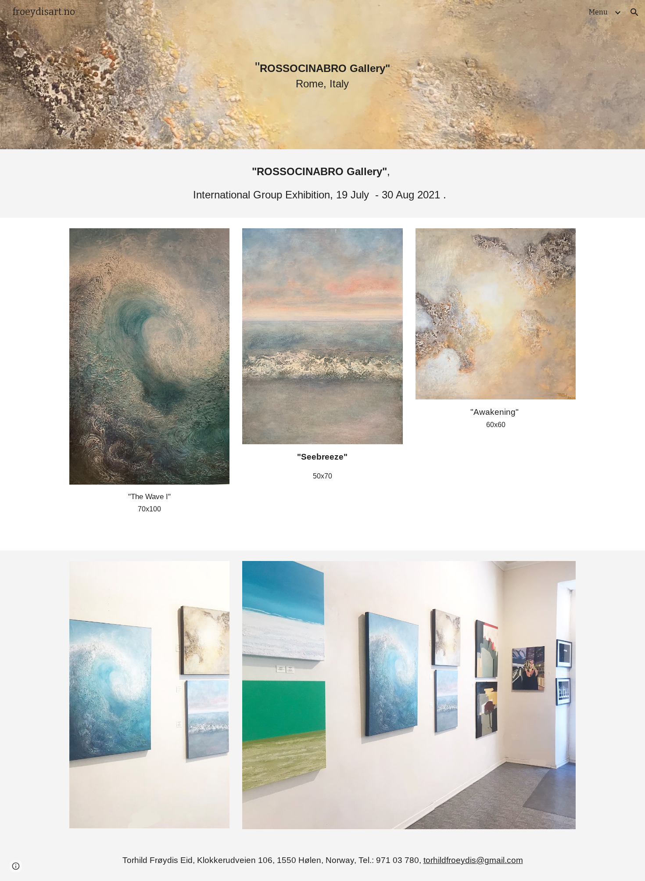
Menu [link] (598, 12)
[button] (634, 12)
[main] (322, 74)
